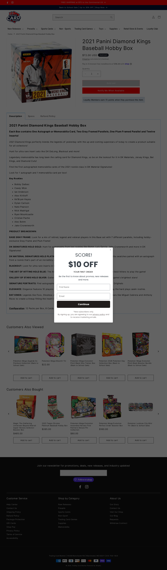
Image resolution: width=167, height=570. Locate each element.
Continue (83, 304)
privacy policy (99, 314)
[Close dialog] (110, 250)
